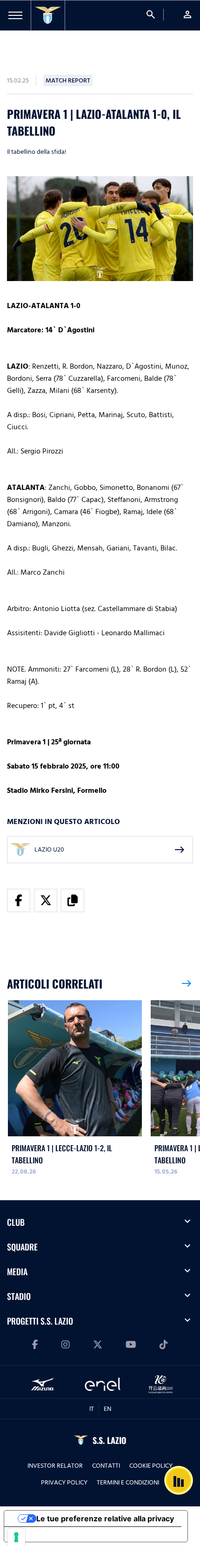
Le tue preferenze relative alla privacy (105, 1518)
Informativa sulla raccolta (57, 1534)
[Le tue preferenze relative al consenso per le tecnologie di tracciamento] (16, 1537)
